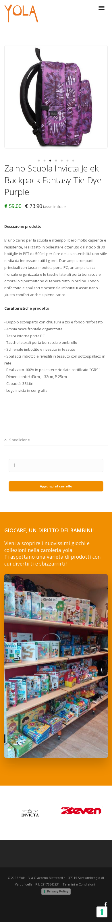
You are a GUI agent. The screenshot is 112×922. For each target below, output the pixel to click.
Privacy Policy (57, 891)
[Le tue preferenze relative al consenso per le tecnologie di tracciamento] (101, 911)
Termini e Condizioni (79, 884)
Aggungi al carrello (56, 486)
